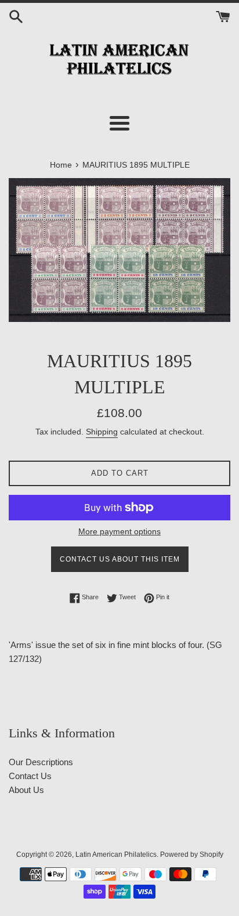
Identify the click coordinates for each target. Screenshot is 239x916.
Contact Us (30, 776)
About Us (26, 790)
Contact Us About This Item (120, 559)
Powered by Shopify (191, 854)
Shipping (102, 431)
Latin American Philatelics (116, 854)
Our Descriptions (41, 762)
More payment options (119, 531)
